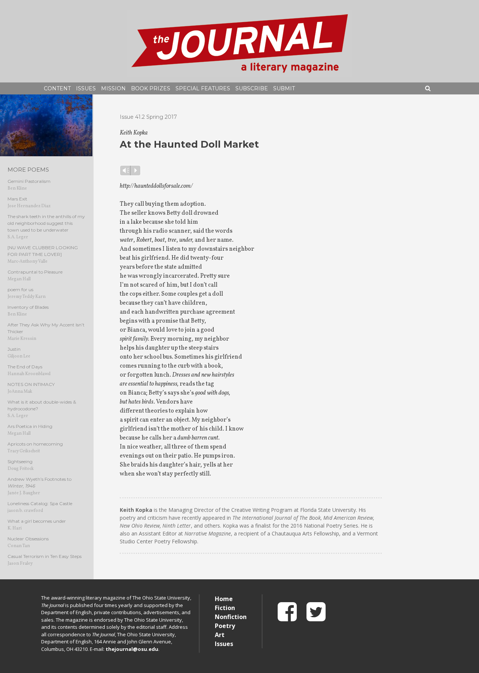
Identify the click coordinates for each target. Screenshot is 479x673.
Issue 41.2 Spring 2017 (148, 117)
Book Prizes (150, 88)
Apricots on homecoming (35, 444)
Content (57, 88)
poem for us (20, 289)
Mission (113, 88)
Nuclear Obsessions (28, 538)
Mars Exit (17, 199)
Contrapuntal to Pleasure (34, 272)
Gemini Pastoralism (29, 181)
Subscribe (251, 88)
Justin (14, 349)
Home (224, 599)
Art (220, 635)
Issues (86, 88)
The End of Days (24, 366)
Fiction (225, 608)
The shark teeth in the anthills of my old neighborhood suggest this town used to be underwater (46, 223)
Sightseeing (20, 461)
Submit (284, 88)
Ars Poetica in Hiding (29, 426)
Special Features (203, 88)
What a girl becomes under (36, 521)
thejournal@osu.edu (132, 649)
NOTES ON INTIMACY (31, 384)
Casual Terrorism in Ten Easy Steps (44, 556)
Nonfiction (231, 617)
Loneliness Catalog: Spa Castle (39, 503)
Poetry (225, 626)
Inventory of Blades (28, 307)
